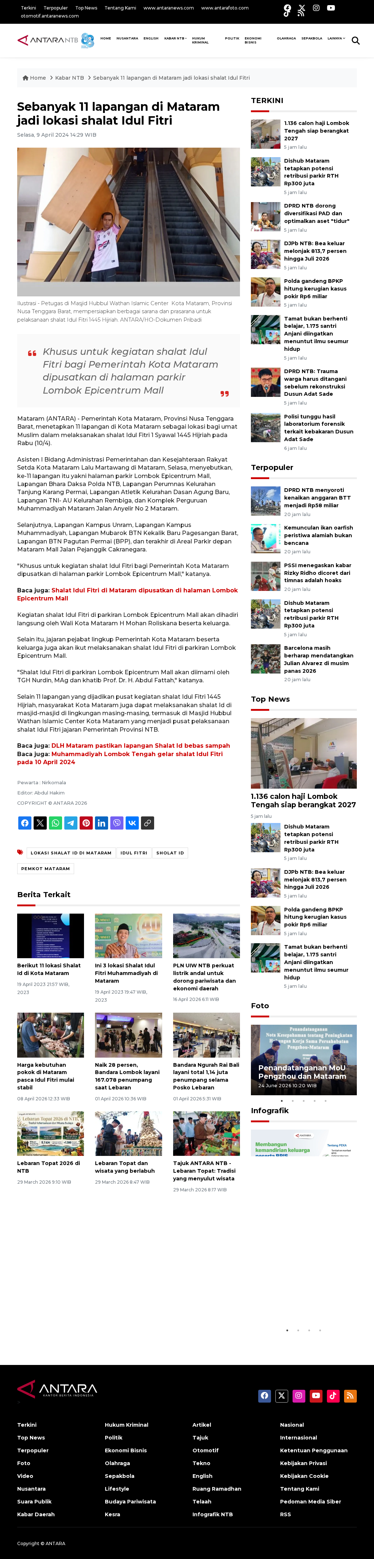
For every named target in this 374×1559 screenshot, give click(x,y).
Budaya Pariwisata (130, 1501)
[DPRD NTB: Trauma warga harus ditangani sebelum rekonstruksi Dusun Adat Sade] (265, 381)
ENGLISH (151, 38)
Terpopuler (55, 8)
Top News (86, 8)
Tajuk (200, 1437)
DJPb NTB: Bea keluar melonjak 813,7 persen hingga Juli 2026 (315, 251)
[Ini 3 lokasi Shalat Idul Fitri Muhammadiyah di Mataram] (128, 935)
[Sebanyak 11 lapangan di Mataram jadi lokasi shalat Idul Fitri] (304, 752)
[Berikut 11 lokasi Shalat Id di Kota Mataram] (50, 935)
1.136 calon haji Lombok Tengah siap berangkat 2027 (316, 131)
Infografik (270, 1110)
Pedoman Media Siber (310, 1501)
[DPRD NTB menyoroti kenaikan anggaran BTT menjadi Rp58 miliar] (265, 500)
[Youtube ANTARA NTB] (331, 7)
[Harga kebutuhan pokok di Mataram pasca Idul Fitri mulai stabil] (50, 1034)
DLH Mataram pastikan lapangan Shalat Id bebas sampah (140, 745)
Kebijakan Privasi (303, 1463)
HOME (105, 38)
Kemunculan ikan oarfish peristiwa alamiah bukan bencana (318, 535)
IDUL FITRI (134, 853)
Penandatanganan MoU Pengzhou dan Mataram (302, 1072)
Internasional (298, 1437)
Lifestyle (117, 1489)
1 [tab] (282, 1100)
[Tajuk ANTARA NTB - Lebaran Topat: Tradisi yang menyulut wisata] (206, 1133)
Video (25, 1476)
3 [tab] (304, 1100)
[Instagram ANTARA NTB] (316, 7)
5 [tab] (325, 1100)
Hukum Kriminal (200, 40)
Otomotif (205, 1450)
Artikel (201, 1425)
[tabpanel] (304, 1060)
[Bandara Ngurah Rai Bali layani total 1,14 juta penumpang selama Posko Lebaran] (206, 1034)
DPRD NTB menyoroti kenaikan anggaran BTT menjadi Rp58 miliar (317, 498)
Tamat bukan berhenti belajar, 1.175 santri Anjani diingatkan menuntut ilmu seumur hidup (316, 333)
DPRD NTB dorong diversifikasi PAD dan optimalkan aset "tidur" (317, 213)
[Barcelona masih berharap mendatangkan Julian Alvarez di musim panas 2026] (265, 658)
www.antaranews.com (169, 8)
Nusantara (31, 1489)
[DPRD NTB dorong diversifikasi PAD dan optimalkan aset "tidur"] (265, 216)
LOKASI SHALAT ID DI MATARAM (71, 853)
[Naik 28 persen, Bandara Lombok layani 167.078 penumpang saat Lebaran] (128, 1034)
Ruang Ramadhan (216, 1489)
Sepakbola (311, 38)
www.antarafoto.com (225, 8)
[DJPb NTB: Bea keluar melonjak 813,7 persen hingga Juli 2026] (265, 253)
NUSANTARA (127, 38)
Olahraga (286, 38)
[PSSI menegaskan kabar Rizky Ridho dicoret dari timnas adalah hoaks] (265, 575)
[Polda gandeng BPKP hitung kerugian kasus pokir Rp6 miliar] (265, 291)
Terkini (28, 8)
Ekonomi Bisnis (253, 40)
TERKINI (267, 100)
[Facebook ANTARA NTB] (287, 7)
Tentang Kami (120, 8)
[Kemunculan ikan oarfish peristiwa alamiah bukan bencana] (265, 538)
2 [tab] (293, 1100)
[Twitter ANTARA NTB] (302, 7)
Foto (260, 1005)
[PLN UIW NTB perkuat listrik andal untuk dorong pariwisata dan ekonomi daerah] (206, 935)
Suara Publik (34, 1501)
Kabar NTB (174, 38)
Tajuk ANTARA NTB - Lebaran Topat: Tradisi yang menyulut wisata (204, 1171)
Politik (232, 38)
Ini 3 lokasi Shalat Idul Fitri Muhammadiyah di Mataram (126, 973)
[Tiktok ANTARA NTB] (287, 13)
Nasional (292, 1425)
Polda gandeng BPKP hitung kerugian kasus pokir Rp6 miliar (315, 289)
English (202, 1476)
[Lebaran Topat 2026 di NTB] (50, 1133)
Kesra (112, 1514)
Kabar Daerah (36, 1514)
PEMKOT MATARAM (45, 868)
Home (37, 78)
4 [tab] (314, 1100)
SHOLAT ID (170, 853)
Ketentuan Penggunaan (314, 1450)
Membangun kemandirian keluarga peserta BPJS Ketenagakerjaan (298, 1297)
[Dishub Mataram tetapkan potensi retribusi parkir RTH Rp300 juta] (265, 171)
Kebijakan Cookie (304, 1476)
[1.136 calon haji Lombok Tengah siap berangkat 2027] (265, 133)
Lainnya (335, 38)
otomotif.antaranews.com (50, 16)
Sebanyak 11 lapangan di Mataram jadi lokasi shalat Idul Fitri (171, 78)
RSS (285, 1514)
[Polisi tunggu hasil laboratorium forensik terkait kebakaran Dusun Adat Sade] (265, 427)
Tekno (201, 1463)
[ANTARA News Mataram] (57, 40)
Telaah (201, 1501)
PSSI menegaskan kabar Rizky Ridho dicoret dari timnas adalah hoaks (317, 573)
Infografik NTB (212, 1514)
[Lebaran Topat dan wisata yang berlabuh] (128, 1133)
